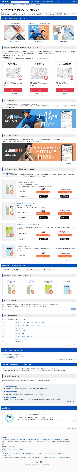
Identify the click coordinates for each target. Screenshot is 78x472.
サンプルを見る (13, 93)
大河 (32, 322)
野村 (23, 333)
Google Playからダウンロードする (64, 196)
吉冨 (19, 341)
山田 (16, 341)
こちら (14, 55)
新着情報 (13, 439)
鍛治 (19, 325)
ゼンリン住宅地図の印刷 (21, 441)
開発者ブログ (23, 449)
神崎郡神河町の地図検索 (11, 386)
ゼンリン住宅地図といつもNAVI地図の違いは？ (13, 354)
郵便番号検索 (50, 1)
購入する (13, 90)
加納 (27, 325)
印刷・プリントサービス (14, 41)
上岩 (16, 322)
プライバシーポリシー (13, 449)
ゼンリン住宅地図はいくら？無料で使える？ (13, 356)
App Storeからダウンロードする (43, 196)
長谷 (16, 336)
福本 (28, 336)
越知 (43, 322)
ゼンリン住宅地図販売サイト (13, 4)
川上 (36, 325)
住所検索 (43, 1)
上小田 (31, 325)
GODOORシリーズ (39, 41)
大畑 (36, 322)
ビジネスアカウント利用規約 (63, 441)
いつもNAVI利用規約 (50, 441)
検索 (73, 309)
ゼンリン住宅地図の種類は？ (9, 357)
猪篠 (24, 322)
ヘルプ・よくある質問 (33, 441)
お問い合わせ (5, 444)
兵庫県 (22, 4)
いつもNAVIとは (6, 439)
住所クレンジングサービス (27, 457)
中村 (16, 333)
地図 (32, 1)
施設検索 (37, 1)
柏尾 (23, 325)
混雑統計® (55, 457)
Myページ (57, 1)
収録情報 (42, 441)
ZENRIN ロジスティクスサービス (43, 457)
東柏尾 (23, 336)
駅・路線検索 (64, 439)
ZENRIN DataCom (38, 464)
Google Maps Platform (64, 457)
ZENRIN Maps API (7, 457)
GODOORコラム (43, 453)
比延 (19, 336)
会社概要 (4, 449)
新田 (19, 328)
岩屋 (28, 322)
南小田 (16, 339)
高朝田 (16, 330)
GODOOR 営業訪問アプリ (31, 453)
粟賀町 (20, 322)
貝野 (16, 325)
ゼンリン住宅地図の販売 (8, 441)
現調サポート (61, 453)
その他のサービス (70, 401)
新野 (19, 333)
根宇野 (24, 339)
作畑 (16, 328)
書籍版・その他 (63, 41)
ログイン (75, 1)
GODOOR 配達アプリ (18, 453)
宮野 (20, 339)
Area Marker (17, 457)
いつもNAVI (2, 4)
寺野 (20, 330)
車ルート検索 (30, 439)
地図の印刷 (22, 439)
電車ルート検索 (38, 439)
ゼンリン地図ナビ (52, 453)
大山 (39, 322)
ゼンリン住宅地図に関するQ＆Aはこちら (66, 359)
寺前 (24, 330)
